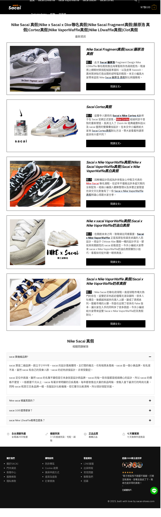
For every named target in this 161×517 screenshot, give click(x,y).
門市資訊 (11, 468)
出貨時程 (88, 468)
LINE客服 (89, 463)
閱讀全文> (115, 86)
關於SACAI (12, 463)
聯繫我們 (88, 476)
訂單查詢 (50, 480)
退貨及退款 (51, 476)
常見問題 (88, 472)
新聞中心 (11, 472)
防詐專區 (50, 463)
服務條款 (11, 476)
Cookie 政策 (51, 468)
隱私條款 (11, 480)
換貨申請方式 (52, 472)
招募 (86, 480)
